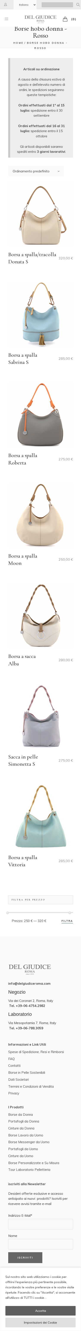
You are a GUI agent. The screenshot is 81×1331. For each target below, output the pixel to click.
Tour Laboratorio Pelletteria (29, 1170)
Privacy (13, 1093)
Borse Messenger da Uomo (28, 1142)
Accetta (40, 1311)
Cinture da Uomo (20, 1156)
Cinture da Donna (21, 1128)
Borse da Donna (20, 1114)
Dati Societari (18, 1079)
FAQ (11, 1059)
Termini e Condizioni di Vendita (31, 1086)
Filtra (67, 920)
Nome (12, 1236)
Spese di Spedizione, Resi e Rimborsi (36, 1052)
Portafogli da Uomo (23, 1149)
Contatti (14, 1065)
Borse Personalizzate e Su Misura (33, 1163)
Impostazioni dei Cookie (40, 1322)
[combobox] (36, 171)
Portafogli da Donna (23, 1121)
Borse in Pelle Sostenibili (26, 1072)
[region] (40, 1299)
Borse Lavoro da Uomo (25, 1135)
